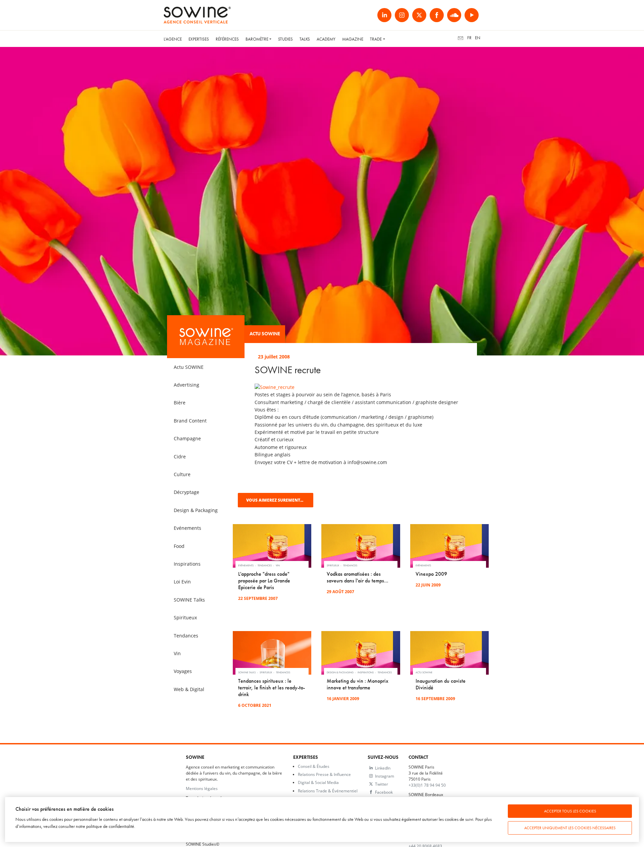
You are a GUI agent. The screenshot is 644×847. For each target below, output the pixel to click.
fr (469, 37)
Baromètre (257, 39)
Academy (326, 39)
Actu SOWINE (265, 334)
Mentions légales (202, 788)
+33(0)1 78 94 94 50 (427, 785)
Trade (376, 39)
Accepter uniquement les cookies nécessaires (569, 828)
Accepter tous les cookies (570, 811)
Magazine (352, 39)
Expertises (199, 39)
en (477, 37)
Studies (285, 39)
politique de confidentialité (110, 826)
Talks (305, 39)
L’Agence (173, 39)
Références (227, 39)
